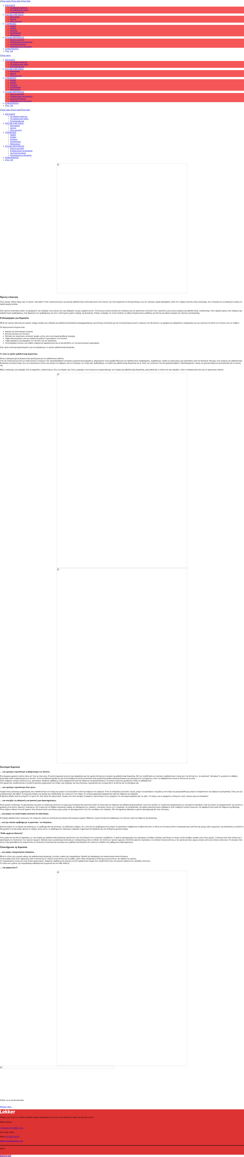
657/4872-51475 (12, 1137)
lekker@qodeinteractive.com (11, 1141)
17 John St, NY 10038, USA (11, 1128)
